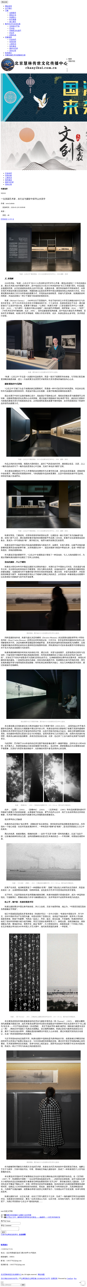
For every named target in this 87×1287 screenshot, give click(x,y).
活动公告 (12, 51)
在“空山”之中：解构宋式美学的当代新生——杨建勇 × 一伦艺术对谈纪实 (33, 1217)
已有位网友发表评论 (13, 1234)
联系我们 (8, 53)
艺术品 (11, 28)
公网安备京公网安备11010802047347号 (35, 1278)
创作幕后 (12, 46)
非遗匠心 (12, 17)
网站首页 (8, 6)
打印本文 (4, 219)
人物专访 (12, 44)
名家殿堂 (12, 13)
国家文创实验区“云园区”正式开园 (18, 1215)
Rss (75, 1278)
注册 (52, 1278)
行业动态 (12, 39)
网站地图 (41, 1274)
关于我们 (8, 8)
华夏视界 (8, 37)
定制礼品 (12, 35)
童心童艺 (12, 22)
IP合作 (11, 33)
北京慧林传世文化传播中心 (11, 1274)
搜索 (23, 1285)
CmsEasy (70, 1278)
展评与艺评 (13, 48)
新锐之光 (12, 15)
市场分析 (12, 42)
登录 (56, 1278)
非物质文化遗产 (15, 30)
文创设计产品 (14, 26)
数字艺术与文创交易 (12, 24)
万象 (6, 10)
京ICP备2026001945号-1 (9, 1278)
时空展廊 (12, 19)
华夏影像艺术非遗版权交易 (15, 55)
